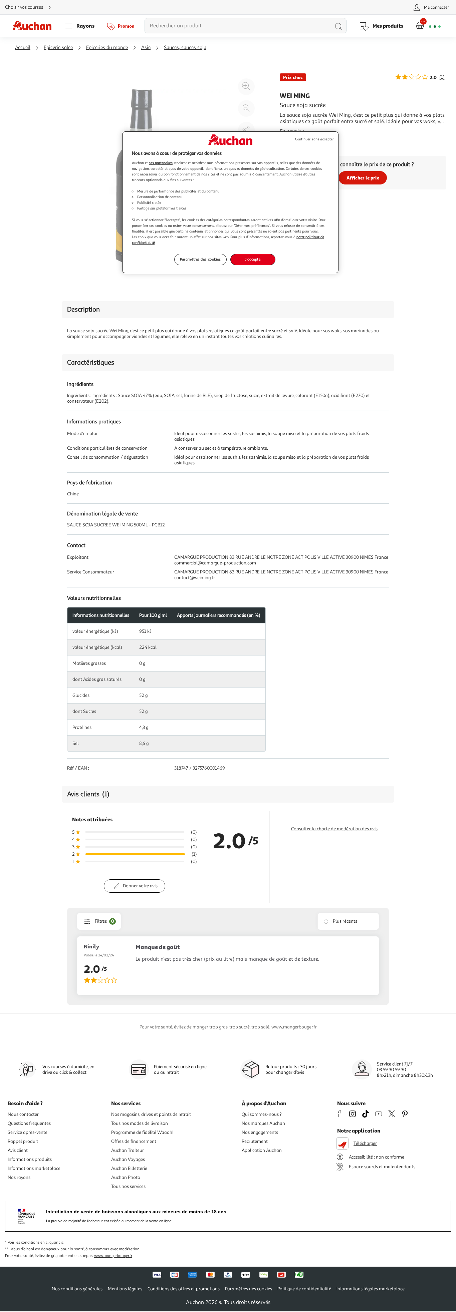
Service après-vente (27, 1132)
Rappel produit (23, 1141)
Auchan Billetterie (129, 1168)
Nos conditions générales (77, 1289)
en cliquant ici (52, 1242)
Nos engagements (260, 1132)
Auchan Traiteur (127, 1150)
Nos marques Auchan (263, 1123)
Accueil (22, 47)
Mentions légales (125, 1289)
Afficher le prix (363, 177)
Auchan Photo (125, 1177)
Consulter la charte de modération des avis (334, 829)
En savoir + (292, 131)
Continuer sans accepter (314, 139)
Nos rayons (19, 1177)
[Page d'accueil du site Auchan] (34, 25)
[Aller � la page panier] (428, 25)
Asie (146, 47)
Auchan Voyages (128, 1159)
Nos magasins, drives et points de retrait (151, 1114)
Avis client (18, 1150)
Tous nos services (128, 1186)
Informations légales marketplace (370, 1289)
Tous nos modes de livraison (139, 1123)
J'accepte (252, 259)
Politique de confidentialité (304, 1289)
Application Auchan (262, 1150)
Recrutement (255, 1141)
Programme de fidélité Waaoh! (142, 1132)
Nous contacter (23, 1114)
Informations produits (30, 1159)
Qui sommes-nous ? (262, 1114)
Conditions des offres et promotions (184, 1289)
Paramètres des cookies (200, 259)
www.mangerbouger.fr (113, 1255)
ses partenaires (161, 162)
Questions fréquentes (29, 1123)
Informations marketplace (34, 1168)
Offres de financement (133, 1141)
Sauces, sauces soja (185, 47)
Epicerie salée (58, 47)
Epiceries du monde (107, 47)
